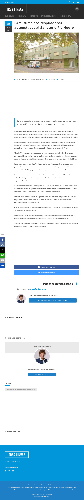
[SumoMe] (2, 265)
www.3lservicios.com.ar (42, 496)
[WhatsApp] (2, 255)
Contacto (53, 485)
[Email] (2, 260)
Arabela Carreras (38, 289)
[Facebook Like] (2, 244)
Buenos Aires (10, 16)
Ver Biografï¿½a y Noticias (42, 374)
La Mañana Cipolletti (37, 79)
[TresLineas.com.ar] (16, 8)
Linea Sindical (65, 16)
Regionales (22, 16)
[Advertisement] (46, 101)
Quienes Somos (33, 485)
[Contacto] (78, 2)
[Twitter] (74, 2)
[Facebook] (70, 2)
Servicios (44, 485)
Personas (34, 16)
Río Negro (25, 79)
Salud (18, 79)
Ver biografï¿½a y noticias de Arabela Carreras (52, 300)
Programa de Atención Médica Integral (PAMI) (21, 389)
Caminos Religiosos (49, 16)
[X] (2, 250)
